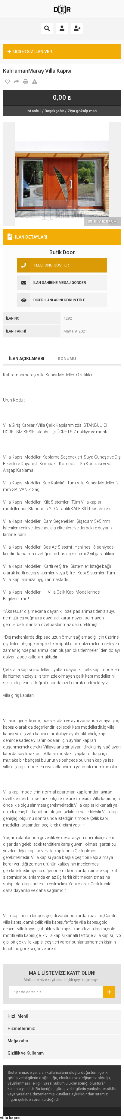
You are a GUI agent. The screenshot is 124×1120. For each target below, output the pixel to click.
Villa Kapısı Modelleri (22, 566)
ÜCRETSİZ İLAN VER (32, 51)
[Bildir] (34, 81)
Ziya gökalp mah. (82, 111)
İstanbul (33, 111)
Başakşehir (54, 111)
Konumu (67, 358)
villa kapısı (10, 1117)
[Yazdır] (25, 81)
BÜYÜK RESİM (104, 222)
